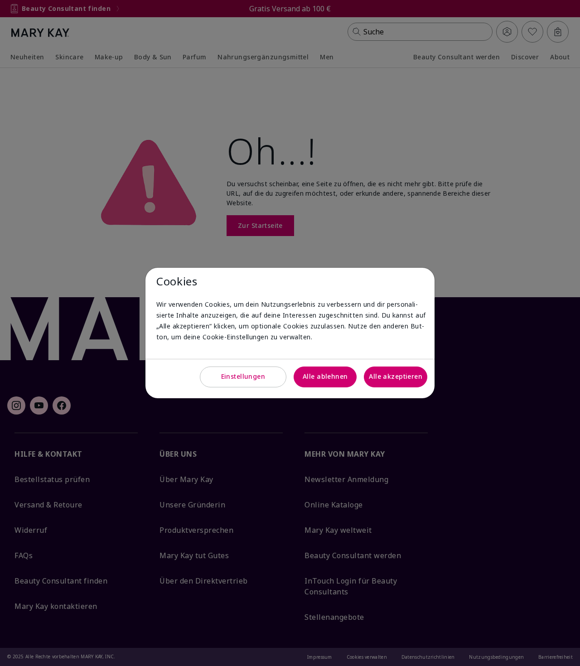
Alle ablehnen (325, 376)
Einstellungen (243, 376)
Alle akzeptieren (395, 376)
